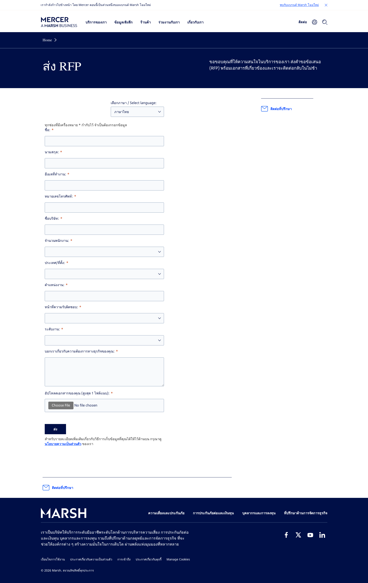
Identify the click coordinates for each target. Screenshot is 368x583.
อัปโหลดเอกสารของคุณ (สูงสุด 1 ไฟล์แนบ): (77, 393)
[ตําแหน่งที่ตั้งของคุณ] (314, 22)
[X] (298, 534)
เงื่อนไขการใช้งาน (53, 559)
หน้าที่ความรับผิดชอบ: (61, 307)
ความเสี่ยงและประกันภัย (166, 513)
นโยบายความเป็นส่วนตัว (63, 443)
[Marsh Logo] (63, 514)
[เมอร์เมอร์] (59, 22)
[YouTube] (310, 534)
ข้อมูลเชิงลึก (123, 22)
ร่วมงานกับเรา (169, 22)
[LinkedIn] (322, 534)
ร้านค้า (145, 22)
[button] (326, 5)
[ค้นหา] (325, 22)
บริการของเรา (96, 22)
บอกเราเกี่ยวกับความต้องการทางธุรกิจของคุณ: (80, 351)
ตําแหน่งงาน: (54, 284)
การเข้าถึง (124, 559)
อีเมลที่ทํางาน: (55, 174)
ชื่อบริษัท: (52, 218)
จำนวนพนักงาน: (57, 240)
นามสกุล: (52, 152)
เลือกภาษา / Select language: (134, 102)
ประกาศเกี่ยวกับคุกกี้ (148, 559)
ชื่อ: (47, 129)
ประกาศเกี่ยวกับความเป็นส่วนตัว (91, 559)
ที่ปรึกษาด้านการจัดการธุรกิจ (305, 513)
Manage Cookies (178, 559)
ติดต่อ (303, 22)
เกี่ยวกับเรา (195, 22)
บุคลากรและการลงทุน (259, 513)
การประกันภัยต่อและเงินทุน (213, 513)
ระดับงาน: (52, 329)
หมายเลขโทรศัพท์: (59, 196)
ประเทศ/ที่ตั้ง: (55, 262)
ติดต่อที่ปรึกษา (62, 488)
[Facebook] (286, 534)
